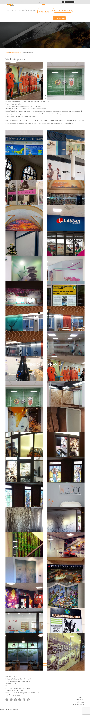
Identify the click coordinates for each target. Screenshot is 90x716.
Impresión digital (15, 52)
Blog (19, 10)
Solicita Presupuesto (63, 10)
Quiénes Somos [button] (28, 10)
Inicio (7, 52)
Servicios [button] (11, 10)
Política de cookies (70, 2)
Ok (63, 2)
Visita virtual (59, 18)
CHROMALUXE (44, 12)
